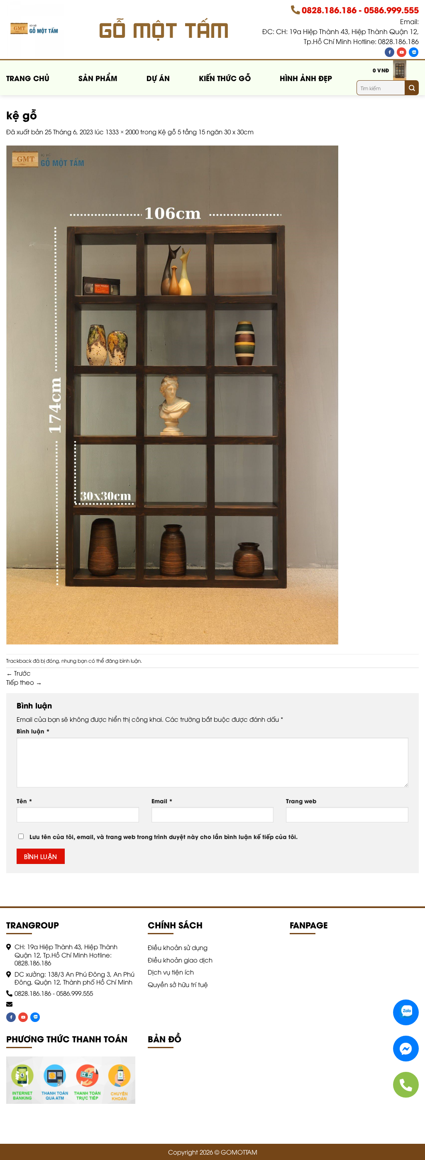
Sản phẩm (97, 78)
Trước (18, 673)
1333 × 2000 (122, 131)
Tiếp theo (24, 682)
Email (162, 801)
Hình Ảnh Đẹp (306, 78)
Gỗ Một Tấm (165, 30)
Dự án (158, 78)
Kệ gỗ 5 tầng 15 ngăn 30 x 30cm (206, 131)
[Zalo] (413, 52)
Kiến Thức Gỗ (225, 78)
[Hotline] (406, 1085)
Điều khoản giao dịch (180, 959)
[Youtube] (401, 52)
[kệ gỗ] (172, 394)
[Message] (406, 1048)
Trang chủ (27, 78)
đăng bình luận (123, 660)
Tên (24, 801)
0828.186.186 (329, 9)
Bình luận (33, 731)
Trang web (301, 801)
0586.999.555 (391, 9)
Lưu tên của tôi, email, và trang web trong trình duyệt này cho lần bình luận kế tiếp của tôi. (163, 836)
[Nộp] (412, 87)
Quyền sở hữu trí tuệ (178, 984)
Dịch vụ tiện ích (171, 971)
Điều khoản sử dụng (178, 947)
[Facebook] (389, 52)
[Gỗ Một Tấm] (38, 30)
